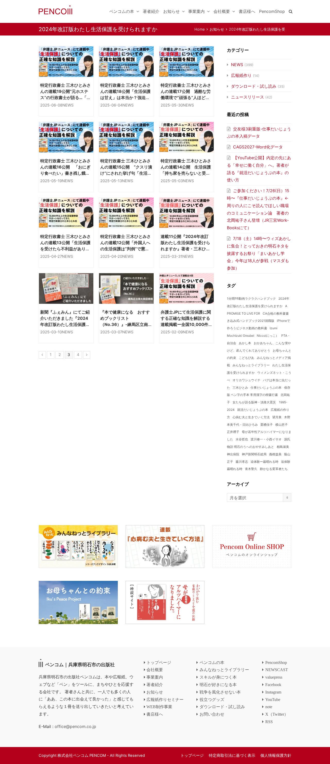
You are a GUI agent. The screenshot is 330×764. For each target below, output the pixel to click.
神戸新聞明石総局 (254, 454)
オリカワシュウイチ (246, 380)
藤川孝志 (242, 462)
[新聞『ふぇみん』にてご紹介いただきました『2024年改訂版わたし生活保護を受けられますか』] (66, 288)
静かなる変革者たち (274, 469)
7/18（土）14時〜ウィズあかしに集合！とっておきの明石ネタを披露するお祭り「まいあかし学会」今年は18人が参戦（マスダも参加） (259, 253)
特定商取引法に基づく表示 (232, 755)
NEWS (67, 105)
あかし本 (245, 343)
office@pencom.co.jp (75, 726)
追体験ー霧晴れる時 (264, 462)
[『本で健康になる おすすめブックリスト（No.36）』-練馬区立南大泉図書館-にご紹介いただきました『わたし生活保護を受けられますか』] (126, 288)
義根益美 (275, 454)
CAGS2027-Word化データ (258, 146)
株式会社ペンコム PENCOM (81, 755)
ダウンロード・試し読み (253, 86)
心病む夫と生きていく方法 (251, 417)
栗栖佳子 (266, 425)
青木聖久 (251, 469)
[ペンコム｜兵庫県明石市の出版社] (55, 9)
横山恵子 (281, 425)
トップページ (192, 755)
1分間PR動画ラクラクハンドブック (251, 298)
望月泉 (277, 417)
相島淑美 (283, 447)
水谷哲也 (242, 439)
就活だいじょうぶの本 (252, 410)
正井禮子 (233, 432)
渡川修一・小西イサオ (266, 439)
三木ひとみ (240, 387)
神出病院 (233, 454)
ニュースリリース (247, 97)
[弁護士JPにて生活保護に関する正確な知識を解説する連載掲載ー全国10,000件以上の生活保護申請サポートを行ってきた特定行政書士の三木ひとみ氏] (186, 288)
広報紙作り (241, 75)
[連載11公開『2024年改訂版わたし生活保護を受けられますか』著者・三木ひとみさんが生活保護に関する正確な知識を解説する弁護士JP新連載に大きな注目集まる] (186, 213)
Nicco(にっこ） (268, 335)
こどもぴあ (246, 358)
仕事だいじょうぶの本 (266, 387)
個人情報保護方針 (275, 755)
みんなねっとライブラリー (251, 365)
